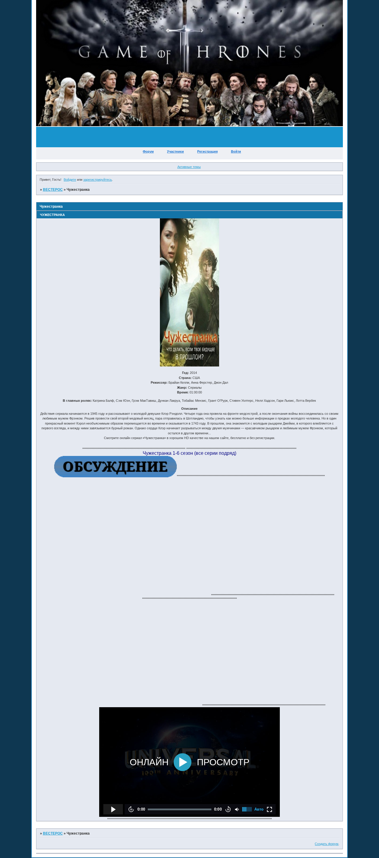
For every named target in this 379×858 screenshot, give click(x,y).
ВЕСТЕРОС (53, 190)
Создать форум (326, 844)
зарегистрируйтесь (97, 179)
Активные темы (189, 167)
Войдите (70, 179)
